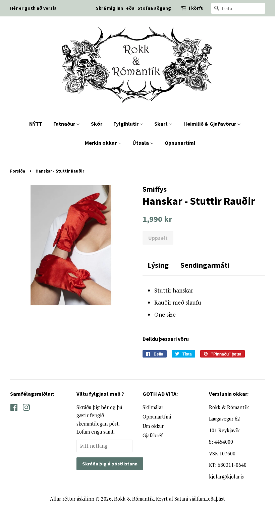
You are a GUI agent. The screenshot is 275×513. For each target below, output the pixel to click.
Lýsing (158, 265)
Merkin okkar (101, 142)
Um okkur (153, 426)
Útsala (141, 142)
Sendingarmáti (204, 265)
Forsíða (17, 171)
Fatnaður (64, 123)
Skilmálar (153, 407)
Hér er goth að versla (33, 8)
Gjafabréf (153, 435)
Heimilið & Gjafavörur (210, 123)
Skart (161, 123)
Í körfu (196, 8)
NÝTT (35, 123)
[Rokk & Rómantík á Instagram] (26, 408)
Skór (96, 123)
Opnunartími (180, 142)
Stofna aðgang (154, 8)
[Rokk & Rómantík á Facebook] (14, 408)
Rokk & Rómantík (134, 499)
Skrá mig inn (109, 8)
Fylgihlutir (126, 123)
